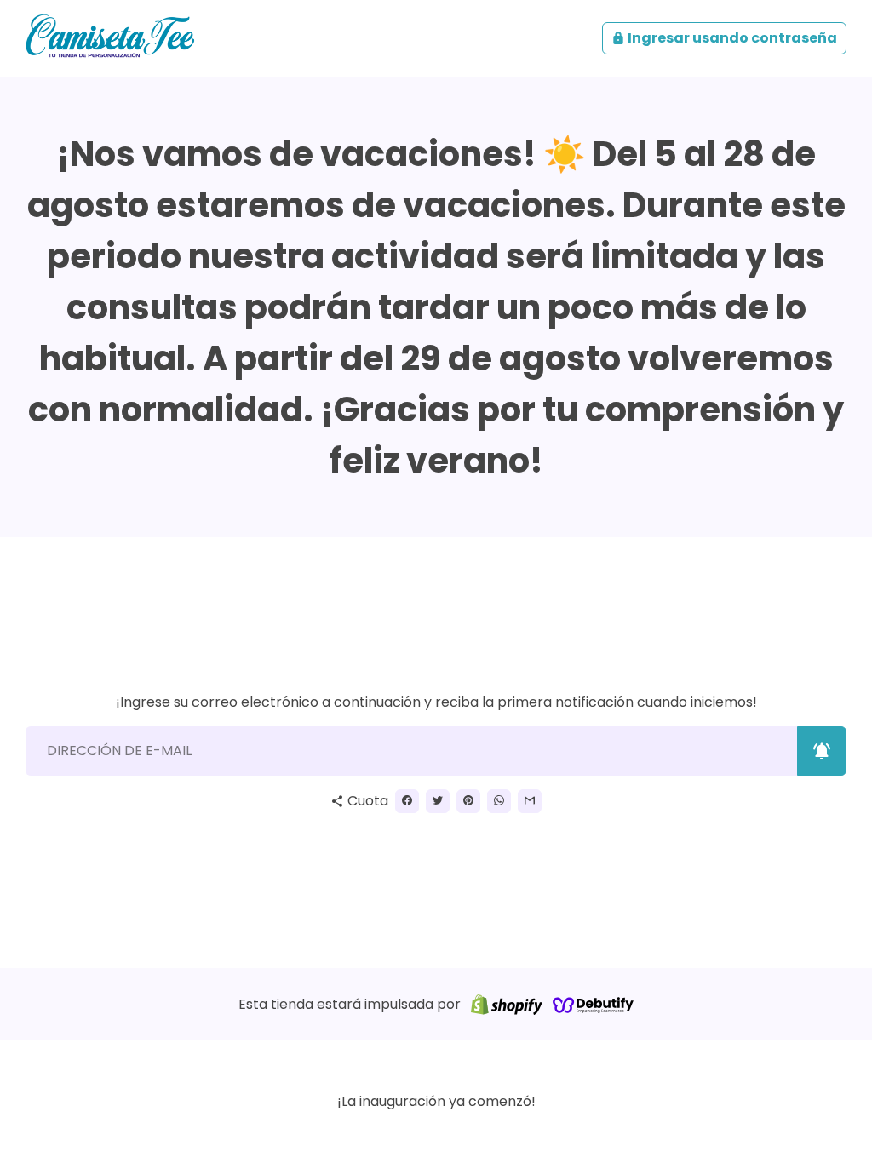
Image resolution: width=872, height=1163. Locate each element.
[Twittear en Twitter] (438, 801)
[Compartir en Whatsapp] (499, 801)
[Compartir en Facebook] (407, 801)
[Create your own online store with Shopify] (506, 1004)
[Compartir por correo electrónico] (530, 801)
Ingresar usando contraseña (724, 38)
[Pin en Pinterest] (468, 801)
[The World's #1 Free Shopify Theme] (593, 1004)
